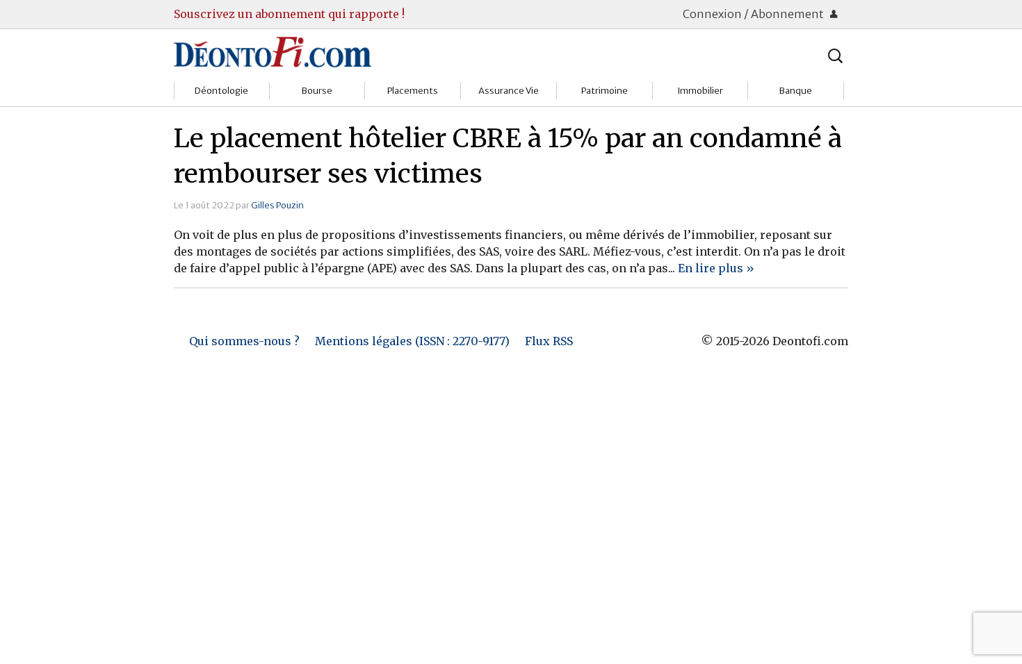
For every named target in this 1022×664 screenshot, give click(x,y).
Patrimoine (604, 91)
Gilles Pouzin (277, 204)
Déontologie (221, 91)
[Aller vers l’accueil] (272, 51)
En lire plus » (716, 268)
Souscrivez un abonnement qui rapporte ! (289, 14)
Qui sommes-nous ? (244, 341)
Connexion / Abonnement (754, 14)
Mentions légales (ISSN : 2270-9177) (412, 341)
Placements (412, 91)
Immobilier (700, 91)
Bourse (317, 91)
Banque (795, 91)
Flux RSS (549, 341)
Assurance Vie (508, 91)
